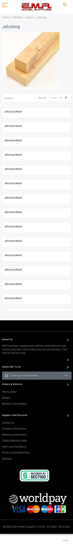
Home (5, 17)
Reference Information (14, 434)
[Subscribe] (66, 375)
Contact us (8, 422)
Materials (17, 17)
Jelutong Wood (13, 111)
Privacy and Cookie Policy (16, 452)
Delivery (6, 398)
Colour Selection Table (14, 440)
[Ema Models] (36, 7)
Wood (29, 17)
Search (64, 4)
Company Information (14, 428)
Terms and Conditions (14, 446)
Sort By (42, 97)
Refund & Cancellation (14, 403)
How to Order (9, 391)
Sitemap (6, 458)
